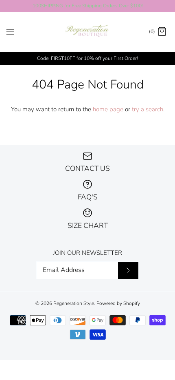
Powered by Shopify (118, 303)
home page (108, 109)
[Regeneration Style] (87, 32)
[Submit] (128, 270)
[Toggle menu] (10, 31)
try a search (147, 109)
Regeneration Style (73, 303)
